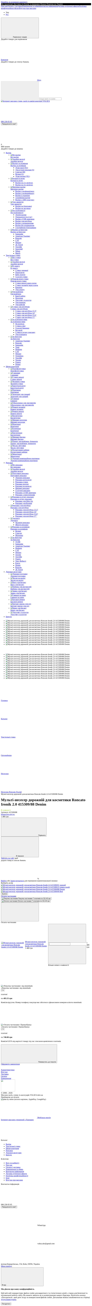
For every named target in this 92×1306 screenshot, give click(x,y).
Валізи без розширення (24, 225)
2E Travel (19, 245)
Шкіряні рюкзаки (22, 488)
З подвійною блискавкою (25, 228)
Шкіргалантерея (12, 367)
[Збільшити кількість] (67, 954)
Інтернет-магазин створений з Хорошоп (17, 1120)
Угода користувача (8, 1300)
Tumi (17, 347)
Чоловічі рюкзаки (22, 523)
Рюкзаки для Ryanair (23, 503)
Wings (17, 251)
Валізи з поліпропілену (24, 191)
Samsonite (19, 234)
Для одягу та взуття (23, 300)
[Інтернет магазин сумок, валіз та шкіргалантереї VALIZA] (8, 1091)
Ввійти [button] (4, 881)
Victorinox (19, 356)
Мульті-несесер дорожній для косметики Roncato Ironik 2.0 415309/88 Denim (36, 944)
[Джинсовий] (33, 889)
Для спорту (20, 290)
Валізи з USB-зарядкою (24, 219)
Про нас (4, 6)
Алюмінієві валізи (22, 198)
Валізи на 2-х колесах (24, 183)
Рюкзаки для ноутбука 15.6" (26, 514)
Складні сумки (21, 277)
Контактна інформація (49, 6)
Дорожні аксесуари (13, 572)
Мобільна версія (44, 1118)
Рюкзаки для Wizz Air (24, 501)
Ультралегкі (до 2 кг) (23, 217)
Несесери (19, 298)
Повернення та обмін (31, 6)
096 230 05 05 (6, 122)
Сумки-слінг (20, 326)
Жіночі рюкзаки (21, 525)
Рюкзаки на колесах (23, 486)
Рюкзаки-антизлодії (23, 480)
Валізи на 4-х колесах (24, 185)
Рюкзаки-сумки (21, 482)
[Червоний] (32, 891)
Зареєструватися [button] (17, 881)
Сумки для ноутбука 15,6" (26, 315)
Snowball (19, 249)
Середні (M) (20, 172)
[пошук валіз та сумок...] (20, 90)
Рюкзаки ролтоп (22, 484)
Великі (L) (19, 174)
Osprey (18, 362)
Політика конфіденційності (17, 1176)
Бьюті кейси (20, 296)
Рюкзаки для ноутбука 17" (26, 516)
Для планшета (21, 334)
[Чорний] (33, 885)
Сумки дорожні (21, 270)
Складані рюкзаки (22, 491)
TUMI (17, 542)
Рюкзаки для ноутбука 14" (26, 512)
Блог (17, 8)
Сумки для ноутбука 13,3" (26, 311)
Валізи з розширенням (24, 223)
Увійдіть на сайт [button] (7, 858)
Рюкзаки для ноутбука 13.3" (26, 510)
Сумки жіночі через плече (26, 283)
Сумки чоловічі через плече (26, 285)
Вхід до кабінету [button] (12, 1163)
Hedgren (18, 349)
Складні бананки (22, 328)
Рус (7, 15)
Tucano (18, 360)
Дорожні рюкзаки (22, 478)
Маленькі (19, 535)
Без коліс (19, 330)
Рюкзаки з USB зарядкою (25, 493)
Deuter (17, 364)
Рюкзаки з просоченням (25, 495)
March (17, 253)
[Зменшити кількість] (67, 933)
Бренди (9, 617)
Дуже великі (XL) (22, 176)
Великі (18, 531)
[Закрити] (20, 911)
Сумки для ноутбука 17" (25, 317)
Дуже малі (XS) (21, 168)
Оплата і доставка (15, 6)
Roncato (18, 238)
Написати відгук (8, 814)
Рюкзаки (9, 463)
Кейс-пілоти (20, 275)
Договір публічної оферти (68, 6)
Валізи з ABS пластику (24, 200)
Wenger (18, 243)
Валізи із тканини (22, 196)
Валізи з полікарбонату (24, 193)
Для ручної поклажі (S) (24, 170)
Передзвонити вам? (9, 124)
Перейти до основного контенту (14, 2)
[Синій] (35, 887)
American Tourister (22, 236)
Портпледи (19, 272)
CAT (17, 240)
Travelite (18, 247)
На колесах (19, 324)
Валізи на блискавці (23, 206)
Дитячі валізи (20, 215)
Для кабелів (20, 305)
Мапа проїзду (6, 1266)
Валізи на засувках (23, 208)
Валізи (8, 153)
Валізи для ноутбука (23, 221)
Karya (17, 563)
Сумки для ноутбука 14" (25, 313)
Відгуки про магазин (27, 8)
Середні (18, 533)
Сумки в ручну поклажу (25, 332)
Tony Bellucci (20, 561)
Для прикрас (20, 302)
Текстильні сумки (13, 255)
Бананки (18, 287)
